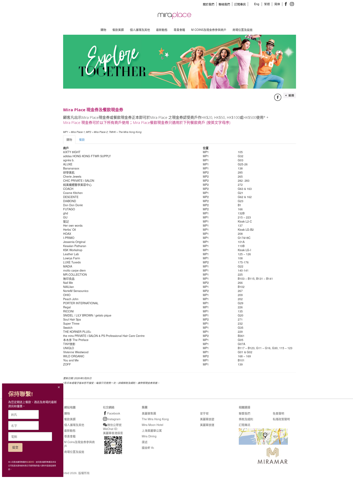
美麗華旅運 (207, 425)
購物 (103, 30)
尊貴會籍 (179, 30)
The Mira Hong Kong (155, 419)
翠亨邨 (204, 413)
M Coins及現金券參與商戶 (208, 30)
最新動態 (162, 30)
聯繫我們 (244, 413)
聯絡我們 (224, 4)
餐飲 (82, 139)
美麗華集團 (149, 413)
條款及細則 (246, 419)
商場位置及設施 (242, 30)
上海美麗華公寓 (152, 430)
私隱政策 (30, 462)
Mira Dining (149, 436)
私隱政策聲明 (281, 419)
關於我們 (208, 4)
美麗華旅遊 (207, 419)
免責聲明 (278, 413)
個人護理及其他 (140, 30)
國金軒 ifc (148, 448)
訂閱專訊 (240, 4)
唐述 (144, 442)
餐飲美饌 (118, 30)
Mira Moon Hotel (152, 425)
